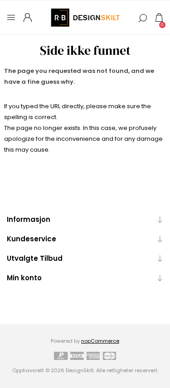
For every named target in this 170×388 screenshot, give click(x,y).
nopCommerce (100, 341)
